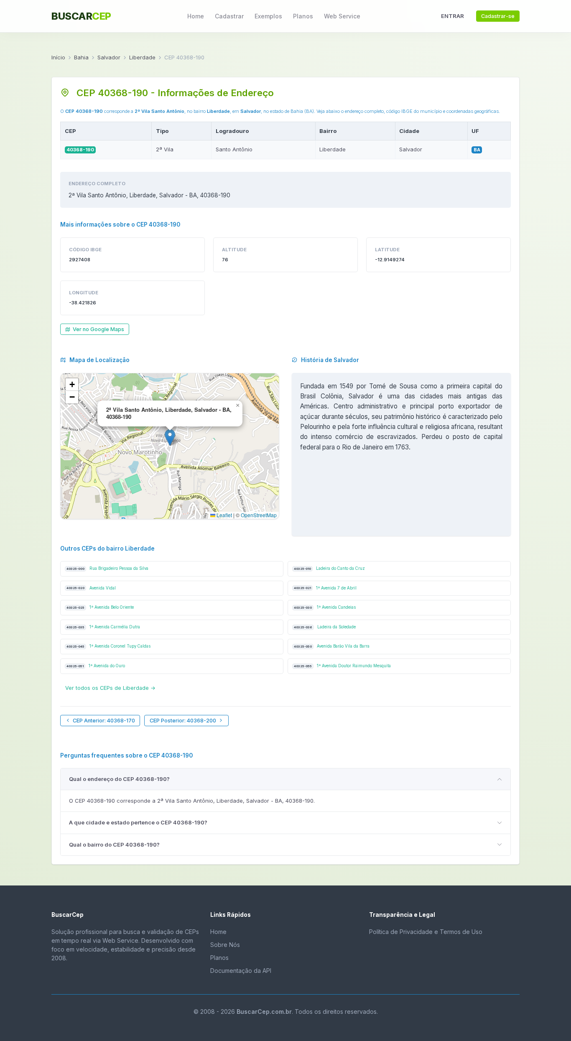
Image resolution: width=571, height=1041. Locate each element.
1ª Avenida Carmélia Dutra (103, 627)
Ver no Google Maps (98, 329)
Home (195, 16)
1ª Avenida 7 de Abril (325, 588)
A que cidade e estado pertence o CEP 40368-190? (138, 822)
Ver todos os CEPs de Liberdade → (110, 688)
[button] (170, 437)
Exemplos (268, 16)
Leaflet (223, 514)
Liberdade (142, 57)
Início (58, 57)
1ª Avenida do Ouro (95, 665)
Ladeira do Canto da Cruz (329, 568)
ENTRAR (452, 16)
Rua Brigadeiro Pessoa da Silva (107, 568)
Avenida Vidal (91, 588)
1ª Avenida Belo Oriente (100, 607)
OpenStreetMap (259, 514)
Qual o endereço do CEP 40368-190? (119, 779)
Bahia (81, 57)
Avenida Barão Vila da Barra (332, 646)
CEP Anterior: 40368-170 (104, 720)
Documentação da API (240, 970)
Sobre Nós (225, 944)
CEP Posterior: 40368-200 (183, 720)
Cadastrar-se (498, 16)
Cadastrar (229, 16)
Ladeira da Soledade (325, 627)
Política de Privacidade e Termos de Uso (425, 931)
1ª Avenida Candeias (325, 607)
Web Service (342, 16)
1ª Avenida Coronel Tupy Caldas (108, 646)
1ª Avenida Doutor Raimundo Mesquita (342, 665)
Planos (303, 16)
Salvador (108, 57)
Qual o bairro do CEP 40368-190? (114, 844)
